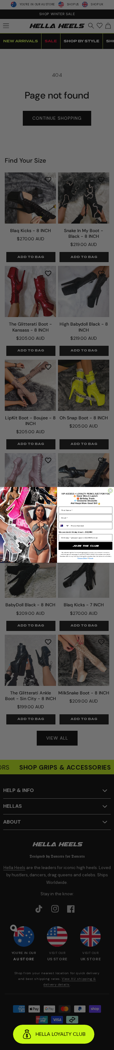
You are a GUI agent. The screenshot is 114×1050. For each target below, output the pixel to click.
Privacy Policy (82, 558)
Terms (91, 558)
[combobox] (64, 525)
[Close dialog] (110, 490)
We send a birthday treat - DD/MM (75, 532)
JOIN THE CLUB (85, 545)
